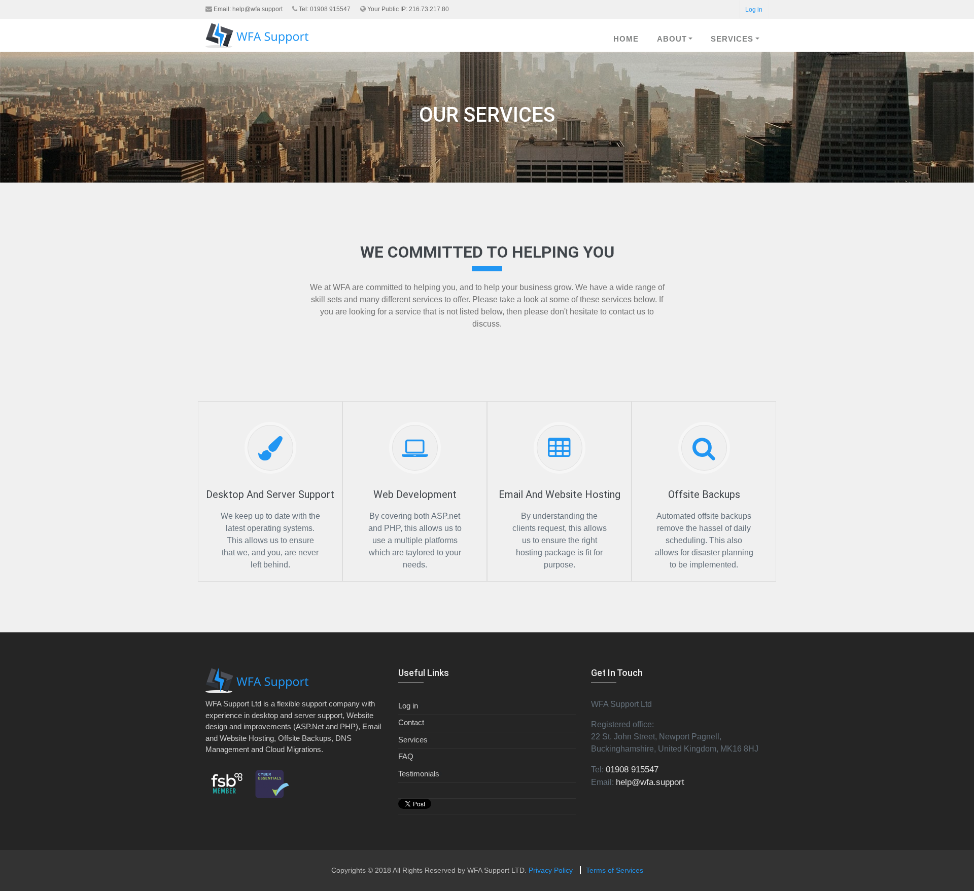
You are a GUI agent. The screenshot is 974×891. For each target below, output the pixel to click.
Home (626, 39)
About (672, 39)
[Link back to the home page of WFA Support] (256, 35)
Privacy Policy (551, 870)
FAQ (405, 756)
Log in (753, 9)
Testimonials (418, 773)
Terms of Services (614, 870)
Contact (411, 722)
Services (732, 39)
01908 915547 (632, 769)
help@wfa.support (257, 9)
